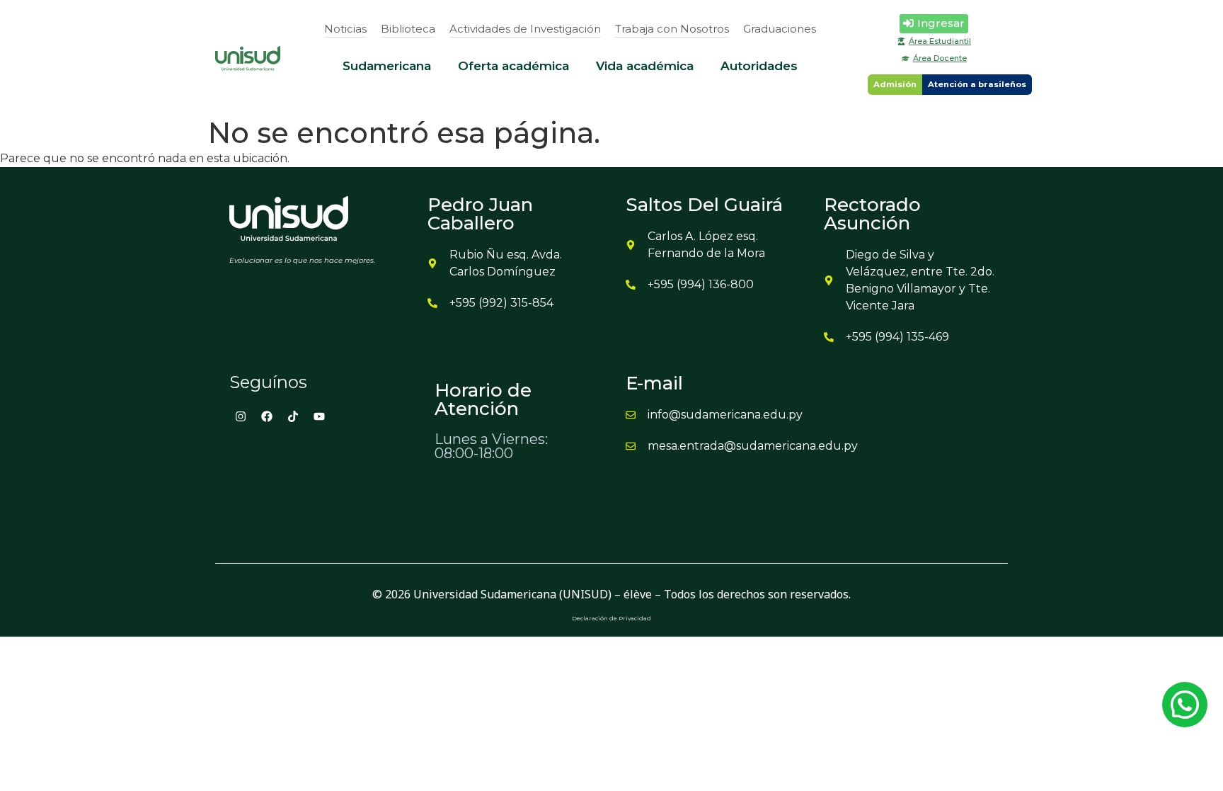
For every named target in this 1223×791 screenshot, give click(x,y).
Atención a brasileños (977, 84)
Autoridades (759, 66)
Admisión (895, 84)
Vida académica (645, 66)
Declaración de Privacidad (611, 618)
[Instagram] (240, 416)
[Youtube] (319, 416)
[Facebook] (266, 416)
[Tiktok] (293, 416)
